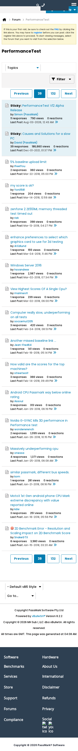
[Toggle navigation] (74, 5)
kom (17, 476)
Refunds (49, 698)
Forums (10, 708)
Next (69, 93)
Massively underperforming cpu (34, 448)
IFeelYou (19, 166)
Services (10, 676)
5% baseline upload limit (28, 162)
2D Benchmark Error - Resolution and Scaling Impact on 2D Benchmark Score (40, 530)
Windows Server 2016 (26, 265)
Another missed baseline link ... (33, 340)
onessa (19, 453)
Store (8, 687)
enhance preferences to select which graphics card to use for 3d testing (39, 239)
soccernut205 (23, 321)
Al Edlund (20, 246)
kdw (17, 509)
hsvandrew (21, 269)
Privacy (48, 708)
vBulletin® (38, 616)
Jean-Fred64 (23, 345)
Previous (21, 93)
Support (10, 698)
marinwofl (21, 293)
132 (53, 93)
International (52, 676)
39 (40, 93)
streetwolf (21, 373)
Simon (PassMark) (26, 114)
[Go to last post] (56, 122)
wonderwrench (24, 429)
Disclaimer (51, 687)
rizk (16, 218)
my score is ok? (22, 185)
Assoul (18, 401)
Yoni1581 (19, 190)
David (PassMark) (25, 142)
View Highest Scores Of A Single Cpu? (38, 289)
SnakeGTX (21, 537)
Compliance (13, 719)
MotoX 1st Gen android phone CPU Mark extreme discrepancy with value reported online (40, 500)
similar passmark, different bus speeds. (39, 472)
